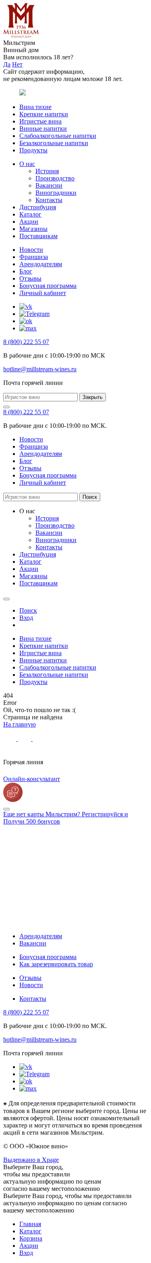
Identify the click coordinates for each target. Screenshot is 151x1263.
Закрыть (93, 397)
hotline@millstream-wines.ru (40, 369)
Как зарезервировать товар (56, 964)
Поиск (90, 497)
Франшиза (33, 256)
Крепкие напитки (43, 114)
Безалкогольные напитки (53, 143)
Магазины (33, 228)
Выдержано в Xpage (31, 1159)
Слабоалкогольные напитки (57, 135)
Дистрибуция (37, 207)
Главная (30, 1223)
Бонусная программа (48, 285)
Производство (54, 178)
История (47, 171)
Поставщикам (38, 236)
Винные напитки (43, 128)
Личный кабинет (42, 292)
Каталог (30, 214)
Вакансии (48, 185)
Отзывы (30, 278)
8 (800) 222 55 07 (26, 341)
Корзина (30, 1238)
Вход (26, 1252)
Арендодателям (40, 264)
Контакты (48, 199)
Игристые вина (40, 121)
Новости (31, 249)
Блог (25, 271)
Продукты (33, 150)
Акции (28, 221)
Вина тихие (35, 106)
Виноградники (56, 192)
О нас (27, 163)
